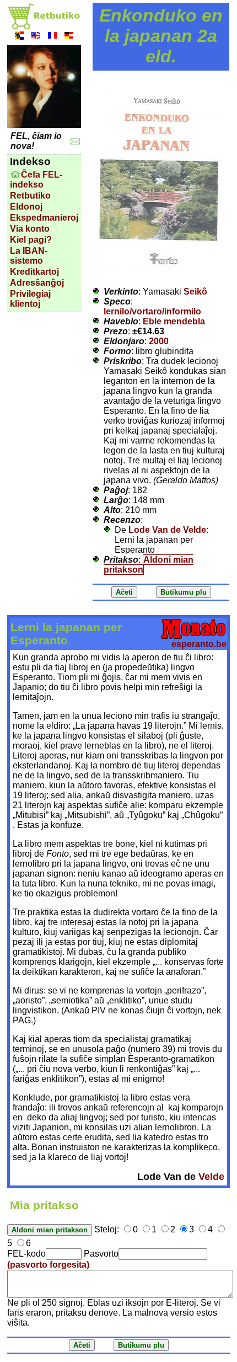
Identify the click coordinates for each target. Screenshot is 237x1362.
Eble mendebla (174, 321)
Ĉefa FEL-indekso (36, 179)
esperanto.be (199, 644)
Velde (211, 1176)
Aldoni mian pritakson (148, 564)
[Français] (52, 36)
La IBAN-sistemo (28, 255)
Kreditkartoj (34, 271)
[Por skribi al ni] (75, 141)
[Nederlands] (19, 36)
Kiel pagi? (31, 239)
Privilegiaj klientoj (30, 298)
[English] (36, 36)
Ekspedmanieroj (44, 217)
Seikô (195, 291)
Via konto (30, 228)
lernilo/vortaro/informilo (152, 311)
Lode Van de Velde (167, 530)
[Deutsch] (69, 36)
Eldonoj (26, 206)
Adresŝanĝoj (37, 282)
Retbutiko (30, 195)
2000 (159, 341)
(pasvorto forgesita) (48, 1264)
